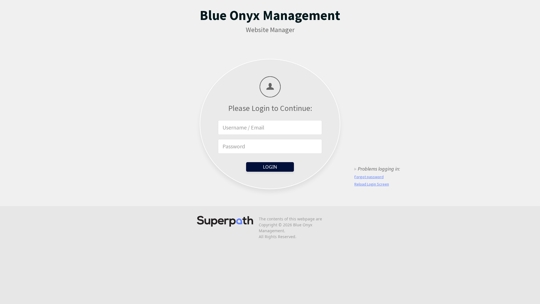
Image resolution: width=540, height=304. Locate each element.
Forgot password (369, 176)
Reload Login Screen (371, 184)
